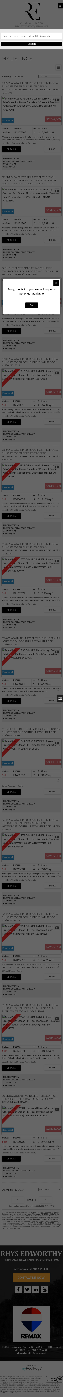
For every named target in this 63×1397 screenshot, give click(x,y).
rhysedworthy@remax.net (31, 26)
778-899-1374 (9, 164)
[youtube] (44, 1289)
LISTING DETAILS (11, 149)
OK (31, 305)
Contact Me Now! (31, 1277)
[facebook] (18, 1289)
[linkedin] (35, 1289)
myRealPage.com (31, 1368)
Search (31, 43)
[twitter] (27, 1289)
